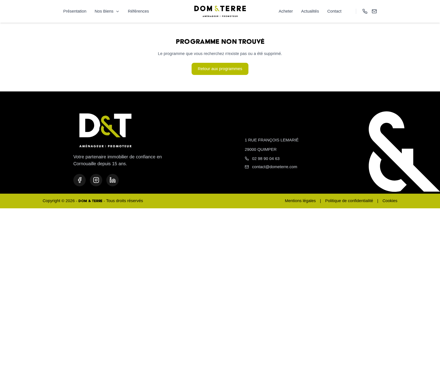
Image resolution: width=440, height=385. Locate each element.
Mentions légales (300, 200)
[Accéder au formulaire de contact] (374, 11)
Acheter (286, 11)
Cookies (389, 200)
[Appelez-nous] (365, 11)
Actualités (310, 11)
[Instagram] (96, 180)
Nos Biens (104, 11)
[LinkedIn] (112, 180)
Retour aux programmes (220, 68)
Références (138, 11)
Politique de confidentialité (349, 200)
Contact (334, 11)
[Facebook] (79, 180)
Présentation (74, 11)
